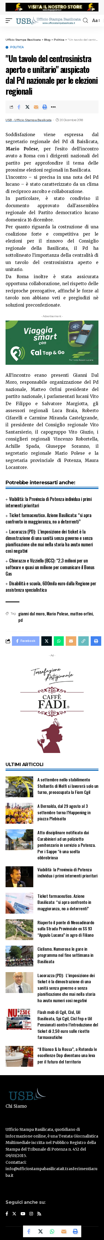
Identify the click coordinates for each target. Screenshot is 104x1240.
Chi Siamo (16, 1106)
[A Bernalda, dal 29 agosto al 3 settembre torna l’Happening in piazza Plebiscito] (19, 813)
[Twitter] (14, 1214)
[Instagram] (31, 1214)
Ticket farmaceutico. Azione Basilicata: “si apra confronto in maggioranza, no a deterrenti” (48, 518)
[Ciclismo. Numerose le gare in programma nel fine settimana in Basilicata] (19, 956)
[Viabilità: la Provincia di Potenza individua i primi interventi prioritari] (19, 876)
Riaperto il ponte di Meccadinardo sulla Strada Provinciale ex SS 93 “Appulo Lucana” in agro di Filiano (65, 928)
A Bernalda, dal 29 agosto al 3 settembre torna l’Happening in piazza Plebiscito (63, 812)
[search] (85, 20)
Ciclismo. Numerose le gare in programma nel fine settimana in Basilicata (65, 955)
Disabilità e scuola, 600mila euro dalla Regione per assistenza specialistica (51, 586)
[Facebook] (7, 1214)
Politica (16, 47)
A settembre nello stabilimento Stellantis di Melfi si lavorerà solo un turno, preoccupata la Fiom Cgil (67, 785)
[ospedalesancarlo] (52, 30)
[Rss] (39, 1214)
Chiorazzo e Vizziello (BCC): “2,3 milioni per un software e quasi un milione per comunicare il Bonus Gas (50, 567)
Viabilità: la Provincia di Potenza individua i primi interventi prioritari (49, 502)
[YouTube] (23, 1214)
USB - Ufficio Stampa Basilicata (29, 120)
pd (20, 620)
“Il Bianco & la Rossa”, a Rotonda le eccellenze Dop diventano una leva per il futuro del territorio (67, 1055)
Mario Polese (57, 613)
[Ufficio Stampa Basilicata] (48, 20)
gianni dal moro (31, 613)
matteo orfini (81, 613)
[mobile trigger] (10, 20)
